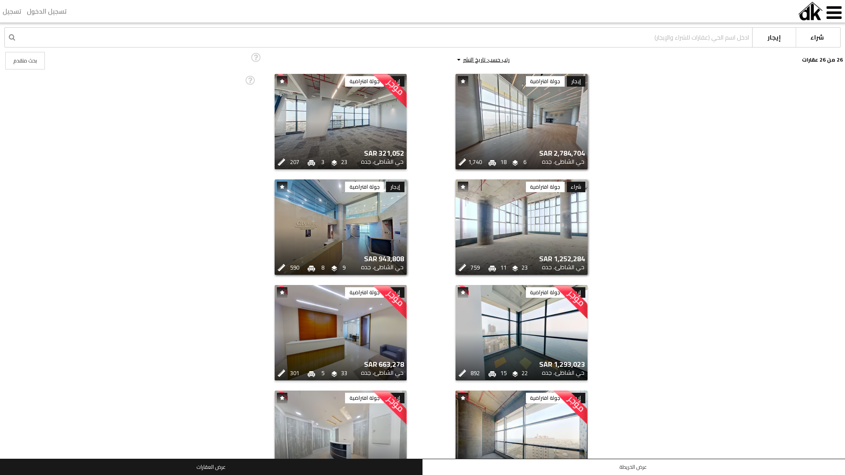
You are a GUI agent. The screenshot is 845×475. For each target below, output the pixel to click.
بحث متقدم (25, 60)
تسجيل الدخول (47, 11)
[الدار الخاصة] (810, 11)
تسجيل (12, 11)
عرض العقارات (211, 467)
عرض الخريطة (633, 467)
